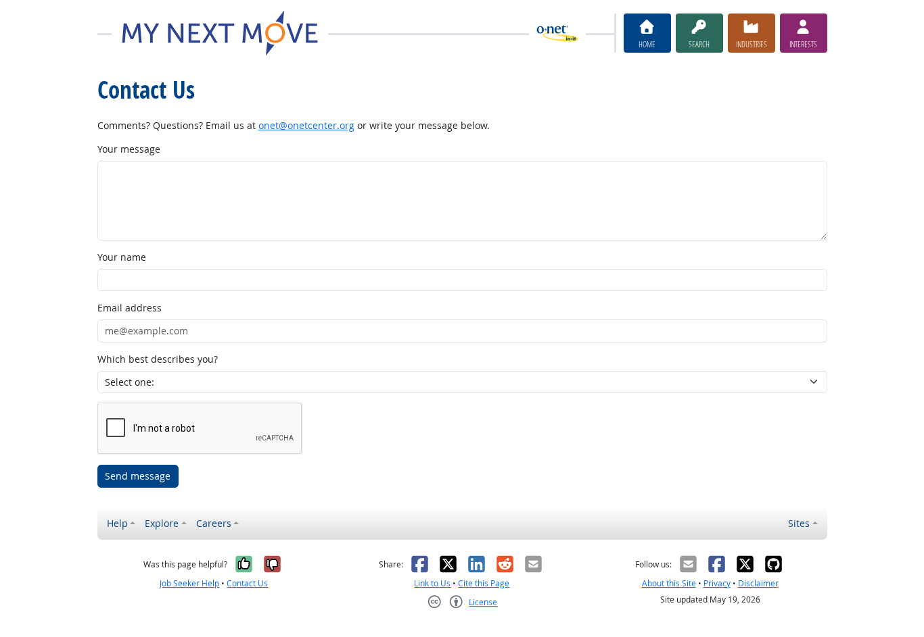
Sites (799, 523)
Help (117, 523)
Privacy (717, 583)
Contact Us (247, 583)
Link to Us (432, 583)
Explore (162, 523)
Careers (213, 523)
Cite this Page (483, 583)
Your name (121, 257)
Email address (129, 307)
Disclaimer (758, 583)
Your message (128, 149)
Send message (137, 475)
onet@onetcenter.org (306, 125)
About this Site (669, 583)
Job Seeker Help (189, 583)
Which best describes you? (157, 359)
